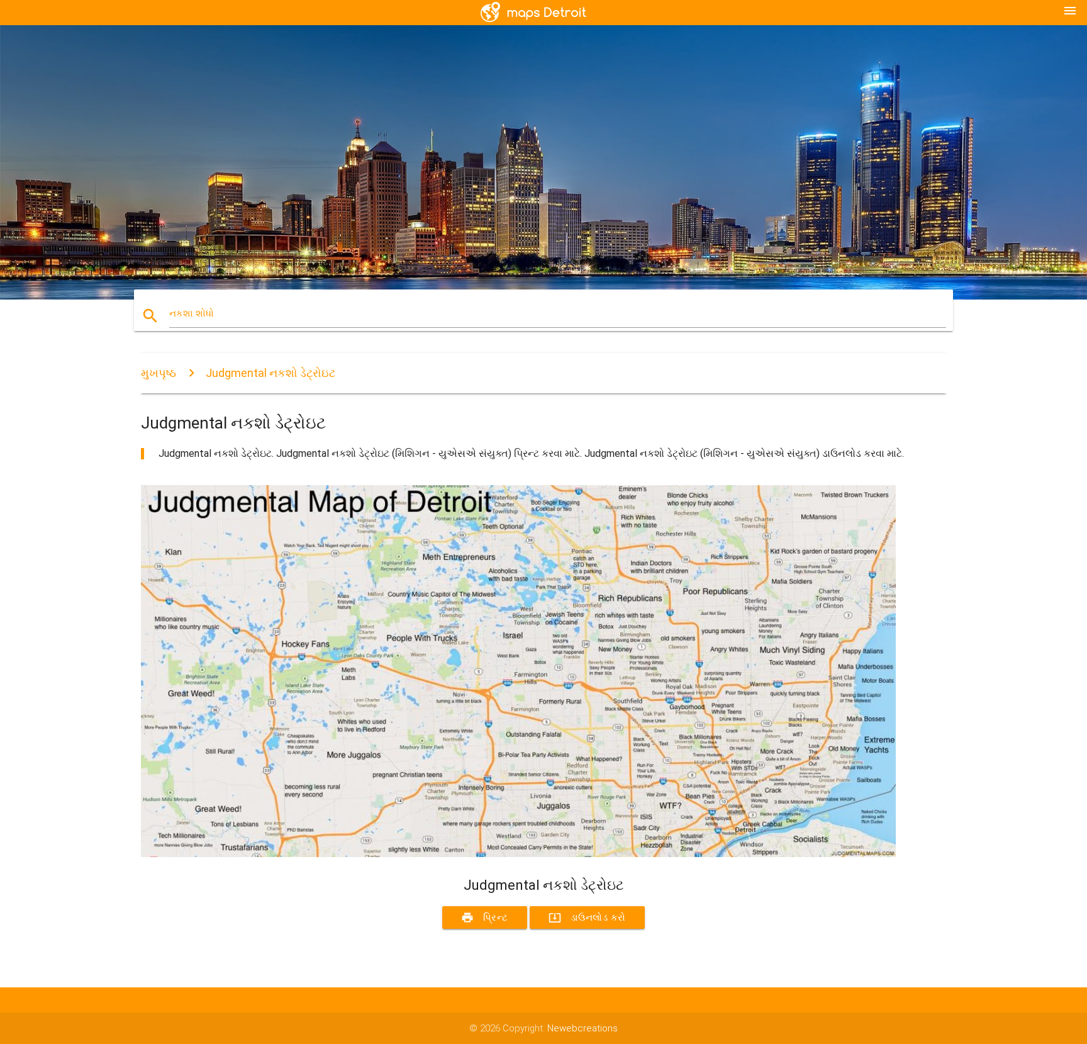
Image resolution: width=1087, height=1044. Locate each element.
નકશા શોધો (191, 313)
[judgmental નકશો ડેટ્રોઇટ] (518, 854)
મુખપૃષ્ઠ (158, 372)
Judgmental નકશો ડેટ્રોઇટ (270, 372)
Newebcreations (582, 1028)
